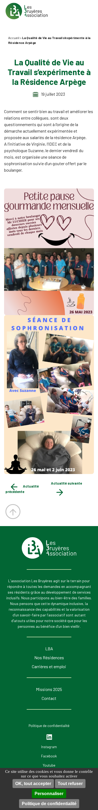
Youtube (49, 765)
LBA (49, 648)
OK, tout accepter (33, 783)
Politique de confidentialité (49, 803)
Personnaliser (49, 793)
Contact (49, 698)
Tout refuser (70, 783)
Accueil (13, 38)
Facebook (49, 756)
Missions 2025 (49, 689)
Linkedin (50, 737)
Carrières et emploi (49, 666)
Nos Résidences (49, 657)
